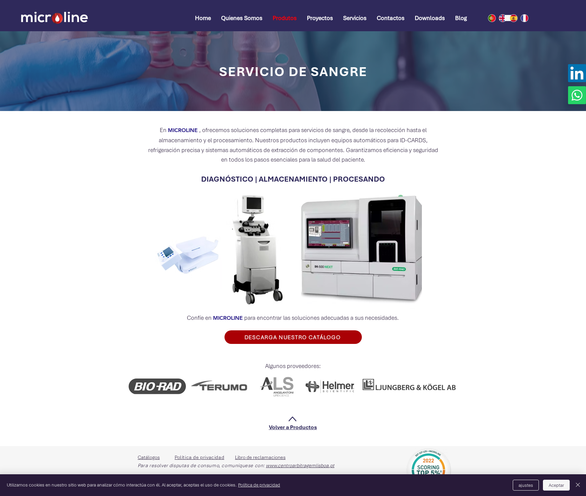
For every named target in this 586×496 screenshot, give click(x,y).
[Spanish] (510, 18)
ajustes (526, 485)
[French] (520, 18)
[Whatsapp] (577, 95)
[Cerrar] (578, 485)
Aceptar (556, 485)
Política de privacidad (259, 485)
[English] (499, 18)
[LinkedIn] (577, 73)
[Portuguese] (488, 18)
